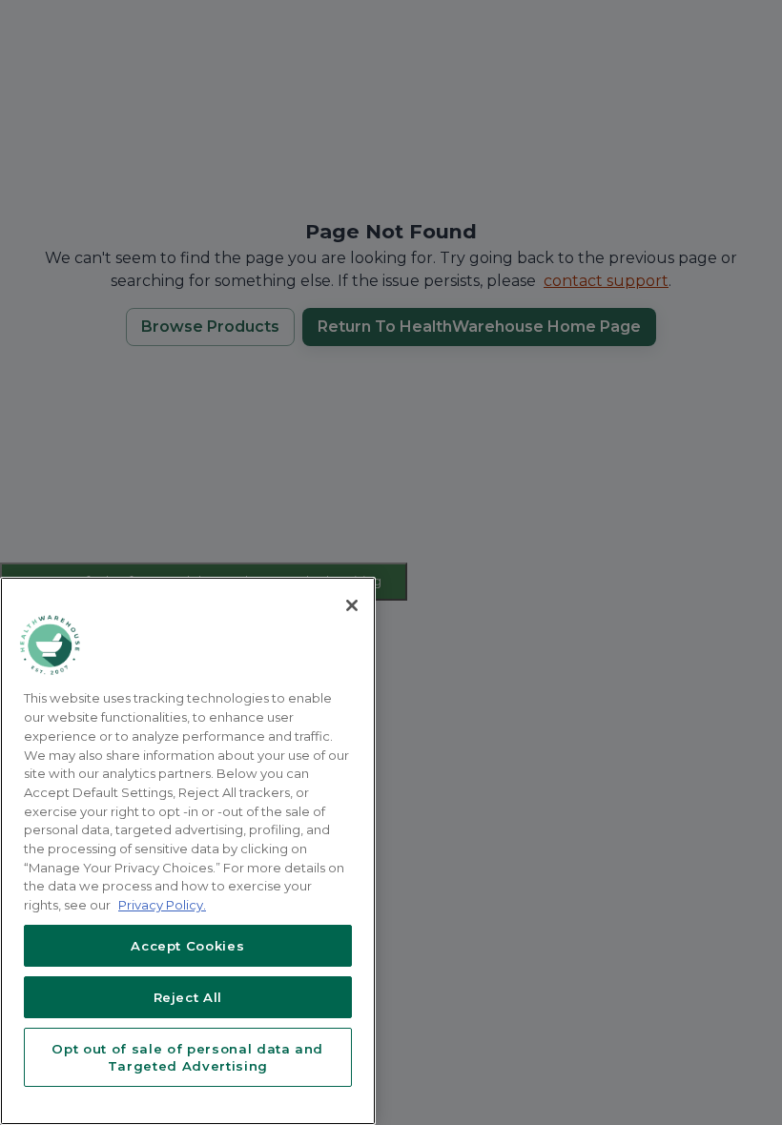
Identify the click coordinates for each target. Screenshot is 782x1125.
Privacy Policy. (162, 904)
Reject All (188, 997)
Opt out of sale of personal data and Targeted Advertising (187, 1057)
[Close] (352, 605)
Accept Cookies (187, 945)
